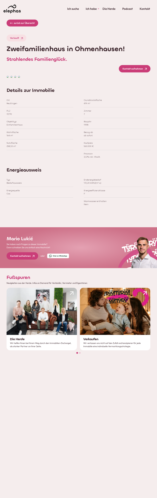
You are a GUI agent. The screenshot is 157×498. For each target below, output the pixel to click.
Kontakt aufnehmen (133, 68)
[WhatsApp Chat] (58, 256)
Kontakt (145, 9)
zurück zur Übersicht (24, 23)
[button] (77, 353)
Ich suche (73, 9)
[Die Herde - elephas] (42, 319)
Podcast (127, 9)
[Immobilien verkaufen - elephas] (115, 319)
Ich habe (91, 9)
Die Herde (109, 9)
